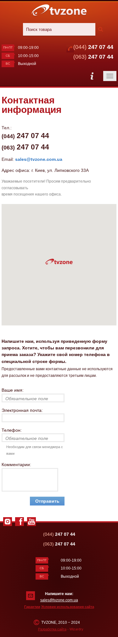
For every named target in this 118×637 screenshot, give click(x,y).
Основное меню (91, 76)
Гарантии (32, 607)
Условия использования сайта (67, 607)
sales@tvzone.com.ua (38, 159)
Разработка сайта (52, 629)
